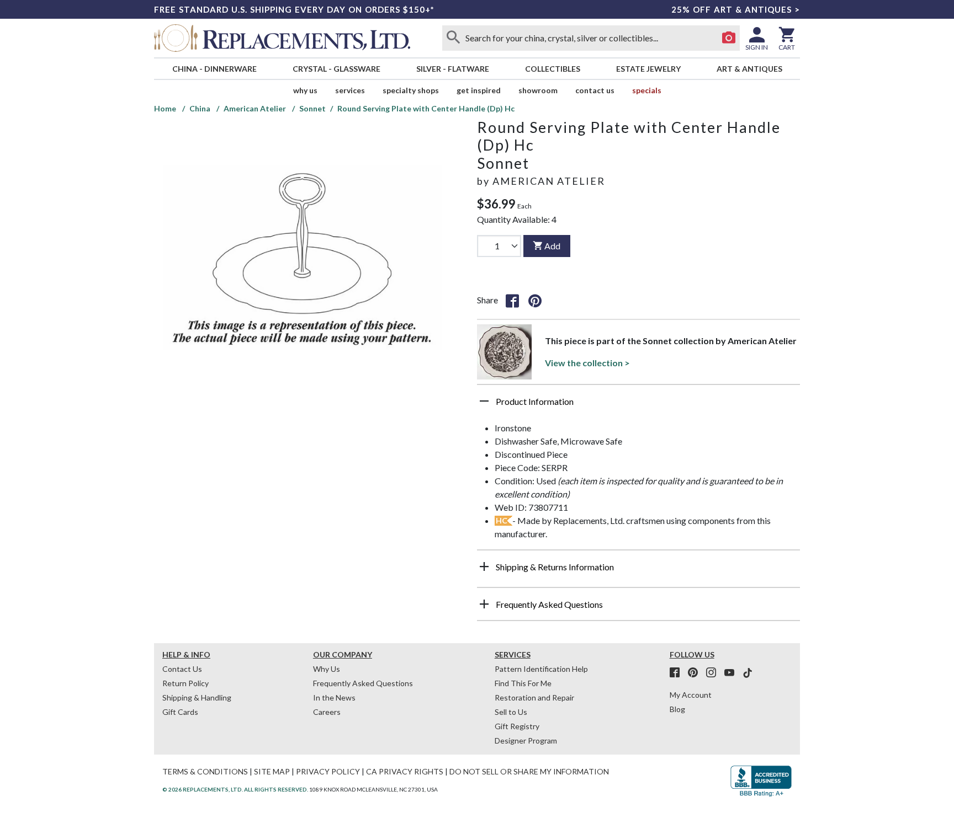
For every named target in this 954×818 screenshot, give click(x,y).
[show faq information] (484, 604)
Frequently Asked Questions (363, 683)
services (350, 90)
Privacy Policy (328, 771)
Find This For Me (523, 683)
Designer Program (526, 740)
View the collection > (587, 362)
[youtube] (732, 673)
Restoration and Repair (534, 697)
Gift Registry (517, 726)
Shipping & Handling (196, 697)
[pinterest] (696, 673)
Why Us (326, 668)
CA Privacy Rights (404, 771)
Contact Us (594, 90)
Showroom (538, 90)
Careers (327, 712)
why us (305, 90)
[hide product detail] (484, 401)
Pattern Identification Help (541, 668)
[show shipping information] (484, 566)
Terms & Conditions (205, 771)
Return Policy (185, 683)
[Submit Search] (453, 38)
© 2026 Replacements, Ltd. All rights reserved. (235, 789)
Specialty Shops (411, 90)
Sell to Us (511, 712)
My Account (691, 694)
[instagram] (714, 673)
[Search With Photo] (729, 38)
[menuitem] (214, 68)
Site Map (272, 771)
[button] (638, 405)
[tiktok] (747, 673)
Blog (677, 709)
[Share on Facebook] (512, 300)
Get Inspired (479, 90)
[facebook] (678, 673)
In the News (334, 697)
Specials (646, 90)
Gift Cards (180, 712)
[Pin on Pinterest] (535, 300)
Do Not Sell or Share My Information (529, 771)
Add (552, 245)
